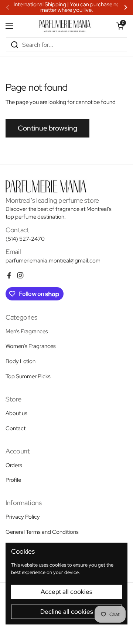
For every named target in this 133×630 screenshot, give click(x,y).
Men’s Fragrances (27, 331)
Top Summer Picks (28, 376)
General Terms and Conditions (42, 532)
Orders (14, 465)
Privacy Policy (23, 517)
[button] (120, 25)
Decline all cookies (66, 612)
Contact (15, 428)
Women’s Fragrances (31, 346)
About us (16, 413)
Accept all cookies (66, 592)
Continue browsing (47, 128)
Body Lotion (20, 361)
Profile (13, 480)
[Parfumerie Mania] (64, 25)
